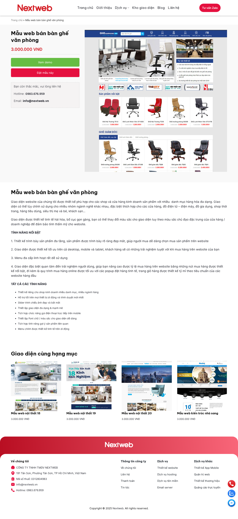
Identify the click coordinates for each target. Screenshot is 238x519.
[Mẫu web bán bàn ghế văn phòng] (156, 101)
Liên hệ (173, 8)
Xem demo (45, 62)
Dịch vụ (121, 8)
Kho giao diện (143, 8)
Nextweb (118, 508)
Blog (161, 8)
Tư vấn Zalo (210, 8)
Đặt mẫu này (45, 72)
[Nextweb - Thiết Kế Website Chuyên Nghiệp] (34, 7)
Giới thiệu (104, 8)
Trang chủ (85, 8)
